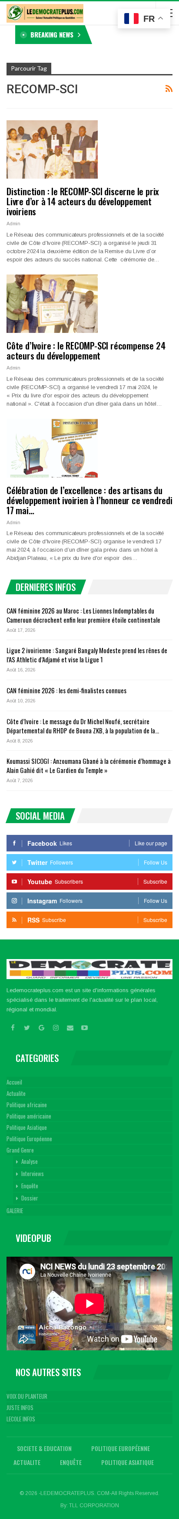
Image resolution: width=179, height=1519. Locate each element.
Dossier (29, 1198)
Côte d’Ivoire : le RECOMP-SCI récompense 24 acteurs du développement (86, 350)
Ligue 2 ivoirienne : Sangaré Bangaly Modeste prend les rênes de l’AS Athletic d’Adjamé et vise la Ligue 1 (87, 654)
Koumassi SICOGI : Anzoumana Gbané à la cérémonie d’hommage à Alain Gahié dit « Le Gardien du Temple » (89, 765)
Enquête (29, 1185)
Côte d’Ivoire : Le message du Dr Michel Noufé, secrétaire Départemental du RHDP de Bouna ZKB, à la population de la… (83, 725)
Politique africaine (27, 1104)
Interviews (32, 1173)
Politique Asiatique (27, 1127)
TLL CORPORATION (94, 1505)
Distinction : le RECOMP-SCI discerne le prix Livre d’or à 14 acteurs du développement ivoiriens (83, 201)
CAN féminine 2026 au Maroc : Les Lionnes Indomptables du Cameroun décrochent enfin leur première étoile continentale (83, 615)
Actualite (16, 1093)
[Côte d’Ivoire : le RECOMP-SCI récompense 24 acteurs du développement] (52, 304)
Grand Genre (20, 1150)
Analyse (29, 1161)
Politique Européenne (29, 1138)
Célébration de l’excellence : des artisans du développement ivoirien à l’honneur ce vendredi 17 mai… (89, 500)
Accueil (14, 1082)
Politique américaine (29, 1116)
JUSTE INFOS (20, 1407)
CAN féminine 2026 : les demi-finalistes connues (66, 690)
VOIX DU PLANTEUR (27, 1396)
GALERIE (15, 1210)
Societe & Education (44, 1448)
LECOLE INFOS (21, 1418)
